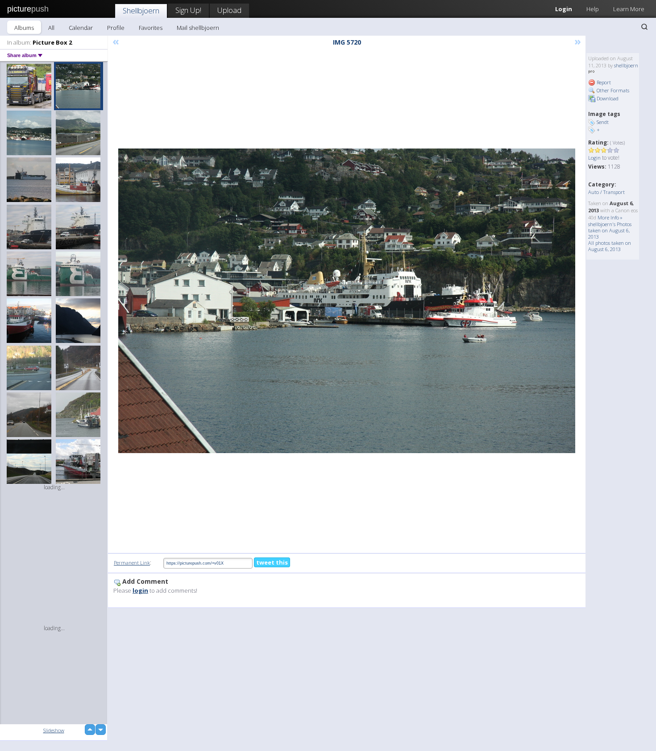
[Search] (644, 27)
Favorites (150, 28)
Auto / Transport (606, 192)
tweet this (272, 562)
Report (603, 82)
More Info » (610, 217)
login (140, 590)
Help (592, 9)
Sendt (603, 122)
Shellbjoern (141, 10)
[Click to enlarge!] (346, 301)
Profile (116, 28)
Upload (229, 10)
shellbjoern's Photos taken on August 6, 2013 (609, 230)
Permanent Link (132, 562)
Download (607, 98)
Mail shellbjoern (198, 28)
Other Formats (612, 90)
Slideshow (53, 730)
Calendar (81, 28)
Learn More (628, 9)
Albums (24, 28)
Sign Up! (188, 10)
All (51, 28)
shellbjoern (626, 65)
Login (563, 9)
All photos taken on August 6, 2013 (609, 245)
